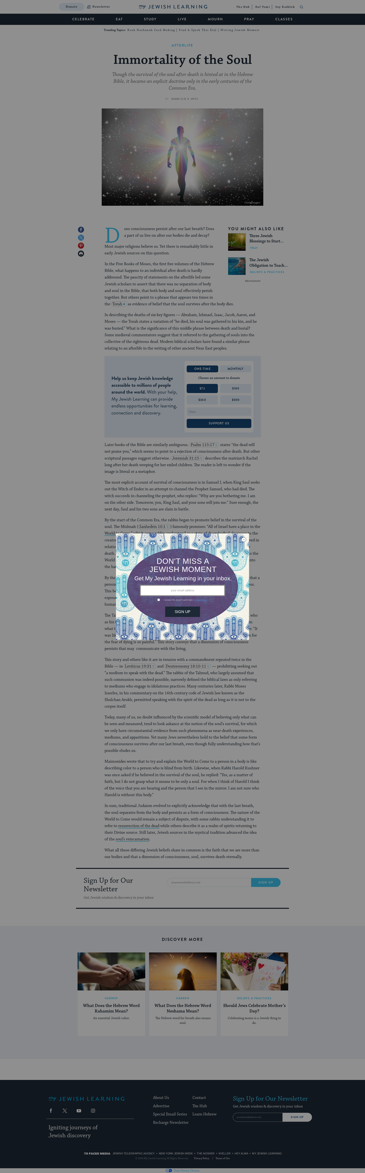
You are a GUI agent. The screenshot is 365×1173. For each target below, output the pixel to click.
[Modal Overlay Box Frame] (182, 586)
